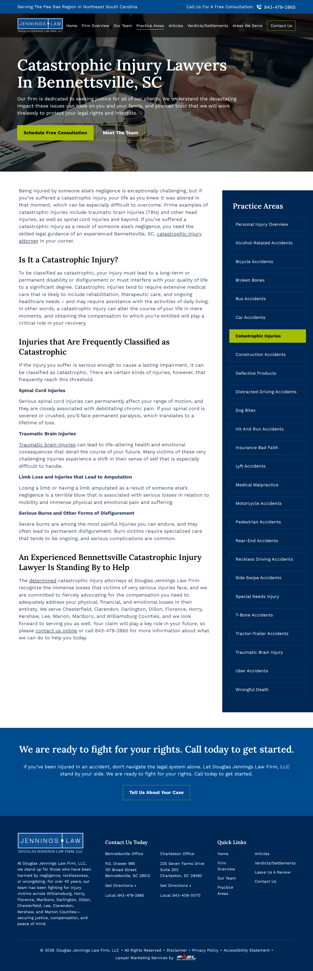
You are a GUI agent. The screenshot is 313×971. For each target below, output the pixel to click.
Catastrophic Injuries (258, 336)
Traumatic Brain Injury (259, 652)
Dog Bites (245, 410)
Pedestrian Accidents (258, 522)
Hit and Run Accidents (260, 429)
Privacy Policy (205, 950)
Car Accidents (250, 317)
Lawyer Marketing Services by (145, 958)
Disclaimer (177, 950)
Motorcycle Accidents (259, 503)
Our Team (123, 25)
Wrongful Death (252, 689)
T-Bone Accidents (254, 615)
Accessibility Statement (247, 950)
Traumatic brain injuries (47, 444)
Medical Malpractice (257, 484)
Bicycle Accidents (254, 261)
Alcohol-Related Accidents (264, 242)
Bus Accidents (251, 298)
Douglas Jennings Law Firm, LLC (87, 950)
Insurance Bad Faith (257, 447)
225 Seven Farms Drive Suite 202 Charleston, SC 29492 (182, 869)
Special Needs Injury (257, 596)
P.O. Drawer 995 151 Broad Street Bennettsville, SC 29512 (127, 869)
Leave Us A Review (273, 872)
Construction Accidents (261, 354)
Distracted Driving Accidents (266, 391)
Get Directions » (120, 885)
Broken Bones (250, 280)
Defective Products (256, 373)
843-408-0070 (186, 895)
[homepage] (40, 25)
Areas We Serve (248, 25)
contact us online (56, 630)
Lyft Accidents (251, 466)
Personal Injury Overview (262, 224)
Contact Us (281, 25)
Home (71, 25)
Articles (176, 25)
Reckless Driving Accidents (264, 559)
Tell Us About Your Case (156, 792)
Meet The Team (120, 132)
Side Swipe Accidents (258, 577)
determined (42, 580)
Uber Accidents (252, 670)
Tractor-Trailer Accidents (262, 633)
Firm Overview (95, 25)
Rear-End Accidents (257, 540)
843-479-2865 (280, 7)
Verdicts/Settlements (207, 25)
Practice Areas (150, 25)
